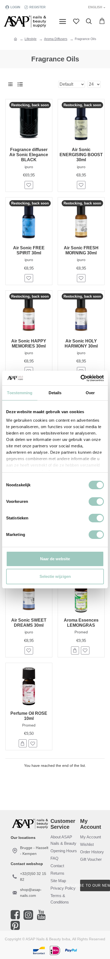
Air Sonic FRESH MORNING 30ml (81, 250)
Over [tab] (90, 392)
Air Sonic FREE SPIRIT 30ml (29, 250)
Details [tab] (55, 392)
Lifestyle (31, 39)
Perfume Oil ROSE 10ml (28, 716)
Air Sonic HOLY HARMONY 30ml (81, 343)
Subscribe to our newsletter (95, 885)
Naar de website (55, 559)
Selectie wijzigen (55, 576)
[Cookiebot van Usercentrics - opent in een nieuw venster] (80, 378)
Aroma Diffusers (55, 39)
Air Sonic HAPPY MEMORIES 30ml (28, 343)
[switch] (96, 501)
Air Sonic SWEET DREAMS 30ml (28, 623)
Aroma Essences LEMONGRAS (81, 623)
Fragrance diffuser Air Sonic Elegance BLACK (28, 154)
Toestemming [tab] (19, 392)
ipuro (29, 167)
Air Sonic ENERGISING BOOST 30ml (81, 154)
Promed (81, 632)
